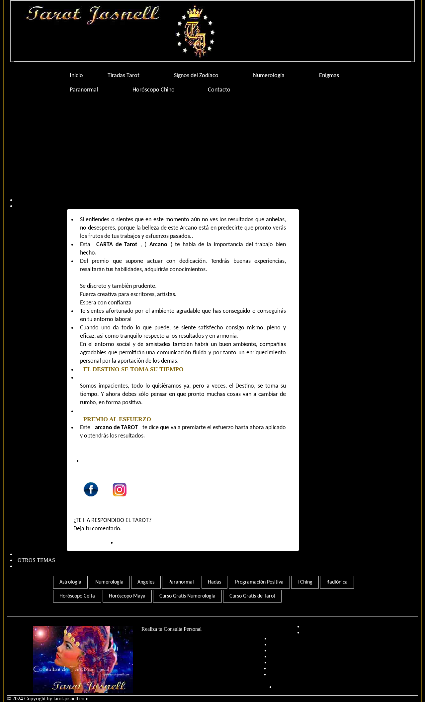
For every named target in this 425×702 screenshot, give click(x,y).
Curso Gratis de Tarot (252, 596)
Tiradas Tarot (123, 76)
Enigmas (329, 76)
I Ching (305, 582)
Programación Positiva (259, 582)
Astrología (70, 582)
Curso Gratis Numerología (187, 596)
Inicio (76, 76)
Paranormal (84, 90)
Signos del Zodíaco (196, 76)
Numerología (269, 76)
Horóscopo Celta (77, 596)
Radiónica (337, 582)
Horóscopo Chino (153, 90)
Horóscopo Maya (127, 596)
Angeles (145, 582)
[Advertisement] (209, 150)
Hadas (214, 582)
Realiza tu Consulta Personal (171, 629)
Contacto (219, 90)
